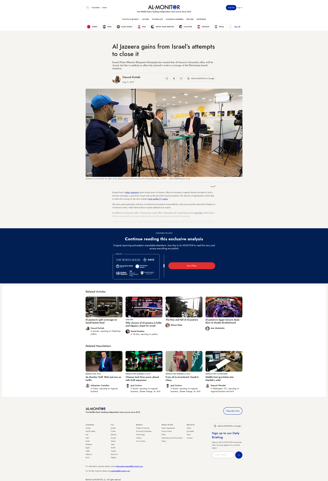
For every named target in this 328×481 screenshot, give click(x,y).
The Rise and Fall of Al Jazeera (182, 319)
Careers (190, 438)
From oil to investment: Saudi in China (182, 378)
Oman (113, 431)
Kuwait (113, 438)
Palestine (89, 444)
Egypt (88, 447)
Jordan (113, 428)
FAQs (163, 434)
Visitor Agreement (168, 428)
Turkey (88, 428)
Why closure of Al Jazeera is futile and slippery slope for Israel (144, 324)
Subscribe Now (233, 410)
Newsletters (96, 7)
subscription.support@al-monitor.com (129, 466)
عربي (213, 186)
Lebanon (89, 454)
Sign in (239, 7)
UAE (87, 438)
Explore (189, 19)
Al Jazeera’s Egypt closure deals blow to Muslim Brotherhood (222, 321)
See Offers (192, 265)
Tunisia (113, 451)
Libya (113, 444)
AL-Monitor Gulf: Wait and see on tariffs (103, 378)
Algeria (113, 457)
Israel (87, 441)
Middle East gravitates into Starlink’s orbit (220, 378)
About (189, 428)
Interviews (201, 19)
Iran (87, 434)
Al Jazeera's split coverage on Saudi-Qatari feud (101, 321)
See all (237, 26)
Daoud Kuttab (131, 77)
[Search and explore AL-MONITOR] (88, 8)
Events (104, 7)
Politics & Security (130, 19)
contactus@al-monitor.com (120, 471)
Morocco (114, 454)
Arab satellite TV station (158, 198)
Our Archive (140, 441)
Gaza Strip (198, 212)
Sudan (113, 447)
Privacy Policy (166, 431)
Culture (145, 19)
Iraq (112, 424)
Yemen (113, 441)
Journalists (190, 431)
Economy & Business (174, 19)
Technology (157, 19)
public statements (132, 192)
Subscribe (231, 7)
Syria (87, 457)
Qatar (88, 451)
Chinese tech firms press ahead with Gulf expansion (142, 378)
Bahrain (113, 434)
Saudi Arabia (90, 431)
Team (189, 434)
